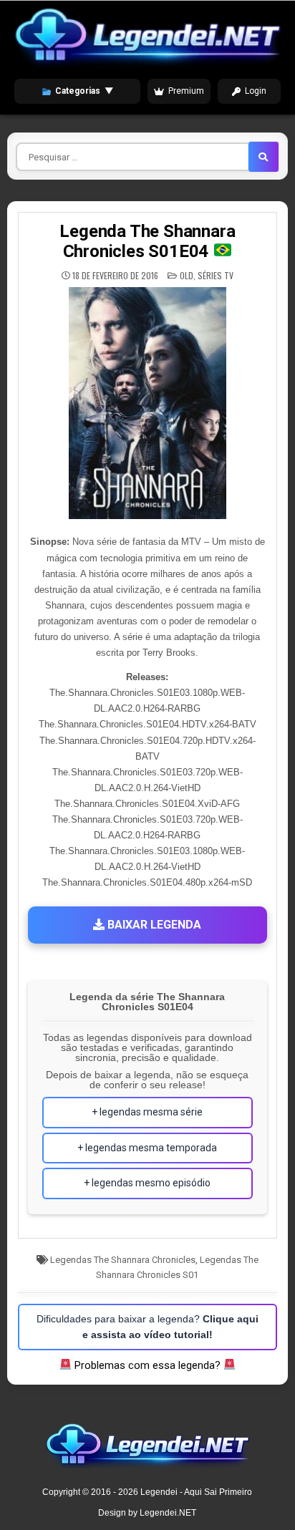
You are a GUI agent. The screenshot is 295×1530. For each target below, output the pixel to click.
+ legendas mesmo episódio (147, 1182)
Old (186, 275)
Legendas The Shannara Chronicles (122, 1259)
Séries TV (215, 275)
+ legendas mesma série (147, 1112)
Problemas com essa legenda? (147, 1365)
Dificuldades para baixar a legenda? (147, 1326)
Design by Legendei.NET (147, 1513)
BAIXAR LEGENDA (153, 924)
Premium (186, 91)
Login (255, 91)
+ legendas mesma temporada (147, 1147)
